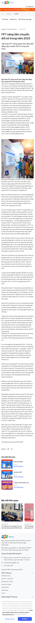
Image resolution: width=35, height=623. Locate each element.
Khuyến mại (13, 19)
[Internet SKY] (7, 474)
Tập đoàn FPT (5, 587)
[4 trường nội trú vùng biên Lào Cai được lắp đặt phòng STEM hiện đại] (12, 512)
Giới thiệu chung (5, 575)
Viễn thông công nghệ (24, 19)
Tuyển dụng (4, 590)
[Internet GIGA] (7, 464)
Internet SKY (18, 472)
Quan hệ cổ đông (6, 584)
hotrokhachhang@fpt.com (11, 562)
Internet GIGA (18, 462)
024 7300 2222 (8, 565)
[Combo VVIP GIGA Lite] (7, 485)
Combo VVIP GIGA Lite (21, 483)
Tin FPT (16, 14)
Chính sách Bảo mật (8, 614)
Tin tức (9, 14)
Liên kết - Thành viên (7, 578)
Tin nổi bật (5, 19)
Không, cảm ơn (10, 619)
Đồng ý (25, 619)
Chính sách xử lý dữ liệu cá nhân (19, 612)
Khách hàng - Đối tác (7, 581)
